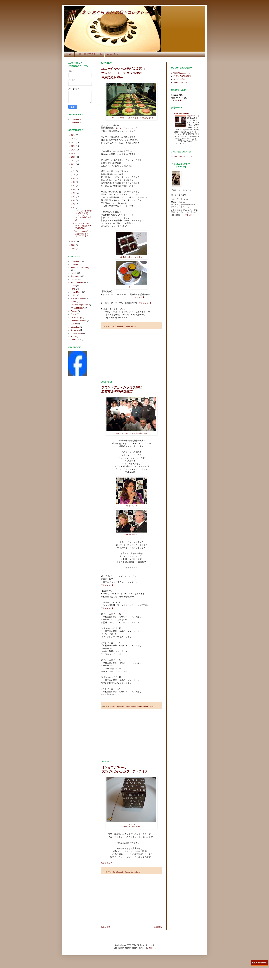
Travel (133, 327)
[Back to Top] (259, 963)
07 (74, 186)
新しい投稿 (105, 927)
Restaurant (75, 276)
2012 (73, 161)
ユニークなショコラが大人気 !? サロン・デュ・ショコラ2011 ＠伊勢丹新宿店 (123, 73)
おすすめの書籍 (77, 298)
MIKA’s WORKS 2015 (182, 76)
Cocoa (73, 314)
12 (74, 167)
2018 (73, 139)
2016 (73, 146)
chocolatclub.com (182, 113)
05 (74, 193)
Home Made (76, 292)
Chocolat (111, 327)
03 (74, 200)
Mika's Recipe (77, 317)
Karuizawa (75, 330)
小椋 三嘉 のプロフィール (89, 54)
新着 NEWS (192, 116)
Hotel (73, 295)
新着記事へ (112, 54)
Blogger (152, 948)
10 (74, 175)
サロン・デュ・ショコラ (126, 128)
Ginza (73, 286)
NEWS (69, 54)
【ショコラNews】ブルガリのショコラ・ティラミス (82, 233)
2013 (73, 157)
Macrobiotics (76, 340)
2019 (73, 135)
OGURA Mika (76, 333)
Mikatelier (75, 327)
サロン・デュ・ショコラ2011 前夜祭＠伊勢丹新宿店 (82, 225)
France (127, 327)
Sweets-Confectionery (139, 707)
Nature (73, 302)
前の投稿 (158, 927)
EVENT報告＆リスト (182, 82)
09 (74, 178)
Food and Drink (77, 282)
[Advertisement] (131, 355)
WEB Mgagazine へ (181, 73)
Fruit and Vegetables (79, 305)
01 (74, 208)
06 (74, 189)
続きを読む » (106, 863)
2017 (73, 142)
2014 (73, 153)
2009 (73, 245)
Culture (74, 324)
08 (74, 182)
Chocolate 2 (76, 123)
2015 (73, 150)
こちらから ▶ (138, 297)
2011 (73, 164)
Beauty (74, 336)
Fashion (74, 311)
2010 (73, 241)
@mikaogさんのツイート (181, 156)
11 (74, 171)
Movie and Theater (79, 321)
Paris (73, 289)
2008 (73, 249)
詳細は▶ (188, 215)
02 (74, 204)
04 (74, 197)
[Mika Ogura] (77, 375)
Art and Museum (78, 308)
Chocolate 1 (76, 119)
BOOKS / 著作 (179, 79)
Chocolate (120, 327)
